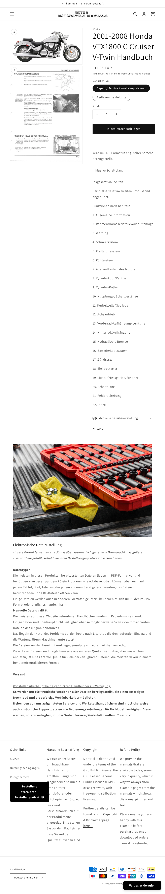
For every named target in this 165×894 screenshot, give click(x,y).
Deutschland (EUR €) (26, 877)
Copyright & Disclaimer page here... (100, 820)
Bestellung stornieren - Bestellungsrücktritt (29, 791)
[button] (12, 14)
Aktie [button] (100, 429)
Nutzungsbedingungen (25, 768)
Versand (110, 73)
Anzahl (96, 106)
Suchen (15, 759)
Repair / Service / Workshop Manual (121, 88)
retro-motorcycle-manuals (122, 883)
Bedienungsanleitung (111, 97)
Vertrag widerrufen (142, 885)
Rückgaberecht (20, 777)
